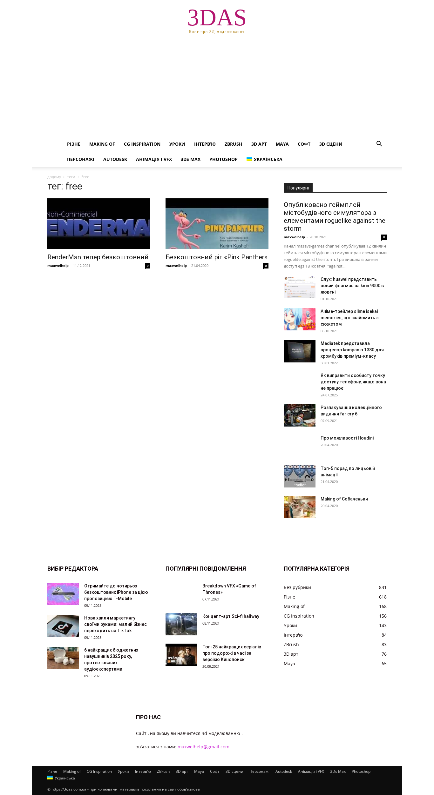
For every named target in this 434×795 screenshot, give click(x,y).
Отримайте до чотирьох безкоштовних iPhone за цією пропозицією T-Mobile (116, 592)
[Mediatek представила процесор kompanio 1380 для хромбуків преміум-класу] (299, 351)
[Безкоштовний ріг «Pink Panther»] (217, 223)
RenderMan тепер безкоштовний (98, 257)
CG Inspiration (142, 144)
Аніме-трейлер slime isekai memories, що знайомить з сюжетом (349, 318)
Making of (102, 144)
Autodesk (115, 159)
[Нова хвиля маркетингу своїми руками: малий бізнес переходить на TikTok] (63, 626)
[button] (379, 145)
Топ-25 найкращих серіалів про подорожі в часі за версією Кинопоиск (231, 653)
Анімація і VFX (154, 159)
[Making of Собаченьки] (299, 507)
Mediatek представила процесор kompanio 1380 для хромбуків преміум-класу (352, 350)
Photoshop (223, 159)
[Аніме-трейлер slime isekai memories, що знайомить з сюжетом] (299, 319)
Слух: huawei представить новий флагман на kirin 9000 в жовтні (352, 286)
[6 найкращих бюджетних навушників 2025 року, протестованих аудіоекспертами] (63, 658)
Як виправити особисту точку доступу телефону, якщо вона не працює (353, 382)
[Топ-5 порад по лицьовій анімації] (299, 476)
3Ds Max (190, 159)
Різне (73, 144)
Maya (282, 144)
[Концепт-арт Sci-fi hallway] (181, 624)
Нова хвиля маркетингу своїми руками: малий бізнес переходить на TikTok (115, 624)
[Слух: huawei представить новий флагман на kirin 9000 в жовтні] (299, 287)
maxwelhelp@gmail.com (203, 747)
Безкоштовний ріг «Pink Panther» (217, 257)
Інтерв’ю (205, 144)
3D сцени (330, 144)
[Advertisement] (217, 88)
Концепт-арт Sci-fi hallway (230, 616)
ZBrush (233, 144)
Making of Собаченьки (344, 498)
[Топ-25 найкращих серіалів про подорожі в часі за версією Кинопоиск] (181, 655)
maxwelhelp (58, 265)
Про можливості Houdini (347, 438)
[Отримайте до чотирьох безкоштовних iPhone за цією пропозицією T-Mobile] (63, 594)
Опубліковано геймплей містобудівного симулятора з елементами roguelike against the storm (334, 216)
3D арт (259, 144)
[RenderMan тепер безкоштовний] (98, 223)
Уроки (177, 144)
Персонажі (80, 159)
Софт (304, 144)
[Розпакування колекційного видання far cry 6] (299, 415)
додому (54, 176)
